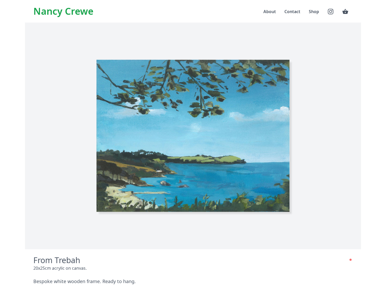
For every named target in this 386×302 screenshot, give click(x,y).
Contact (292, 11)
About (269, 11)
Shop (314, 11)
